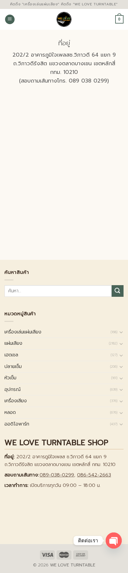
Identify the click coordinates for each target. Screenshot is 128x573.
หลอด (10, 412)
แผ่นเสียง (13, 343)
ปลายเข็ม (13, 366)
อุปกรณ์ (12, 389)
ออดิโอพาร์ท (16, 424)
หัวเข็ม (10, 377)
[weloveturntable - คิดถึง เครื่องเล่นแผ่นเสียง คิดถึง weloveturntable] (64, 19)
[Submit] (118, 291)
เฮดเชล (11, 354)
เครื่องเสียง (15, 400)
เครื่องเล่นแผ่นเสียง (22, 332)
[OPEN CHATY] (114, 540)
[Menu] (10, 19)
